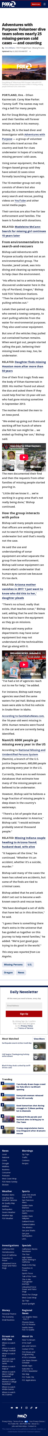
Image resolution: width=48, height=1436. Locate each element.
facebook (22, 1408)
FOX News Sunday (9, 1181)
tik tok (31, 1408)
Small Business (8, 1320)
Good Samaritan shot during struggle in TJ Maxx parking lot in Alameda (30, 1108)
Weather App (7, 1215)
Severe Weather (8, 1212)
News (21, 972)
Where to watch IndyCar (8, 1367)
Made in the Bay (29, 1265)
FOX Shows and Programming (28, 1353)
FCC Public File (28, 1377)
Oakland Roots (28, 1221)
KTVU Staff (26, 1343)
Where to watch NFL (8, 1344)
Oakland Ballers (28, 1224)
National (5, 1157)
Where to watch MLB (8, 1354)
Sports (26, 1191)
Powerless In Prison (7, 1259)
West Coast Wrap (9, 1178)
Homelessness (8, 1252)
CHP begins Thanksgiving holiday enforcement (15, 1055)
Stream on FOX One (8, 1338)
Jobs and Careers (29, 1346)
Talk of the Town (29, 1276)
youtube (17, 1408)
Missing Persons (38, 48)
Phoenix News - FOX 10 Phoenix (28, 1323)
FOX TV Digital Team (24, 48)
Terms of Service (25, 1028)
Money (6, 1310)
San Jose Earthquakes (27, 1234)
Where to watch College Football (8, 1349)
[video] (39, 1045)
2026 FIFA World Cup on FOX (29, 1196)
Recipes (25, 1163)
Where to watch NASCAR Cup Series (8, 1361)
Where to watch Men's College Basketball (8, 1374)
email (12, 1408)
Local (4, 1154)
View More (39, 1038)
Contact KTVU (28, 1349)
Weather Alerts (8, 1195)
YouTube (20, 200)
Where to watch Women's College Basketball (9, 1381)
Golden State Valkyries (27, 1217)
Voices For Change (30, 1294)
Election (5, 1184)
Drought (5, 1163)
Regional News (27, 1312)
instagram (26, 1408)
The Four (26, 1254)
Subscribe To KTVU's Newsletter (30, 1370)
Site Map (25, 1374)
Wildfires (5, 1166)
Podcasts (6, 1175)
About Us (27, 1336)
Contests (25, 1160)
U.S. (30, 964)
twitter (36, 1408)
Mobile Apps (27, 1365)
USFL (24, 1239)
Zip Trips (25, 1154)
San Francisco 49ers (28, 1201)
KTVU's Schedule (29, 1357)
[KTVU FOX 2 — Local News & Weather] (9, 4)
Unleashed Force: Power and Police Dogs (9, 1265)
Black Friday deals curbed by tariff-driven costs (16, 1066)
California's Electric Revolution (30, 1250)
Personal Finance (9, 1314)
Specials (26, 1245)
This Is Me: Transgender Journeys (27, 1281)
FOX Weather (7, 1218)
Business (5, 1169)
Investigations (10, 1245)
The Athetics (27, 1227)
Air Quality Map (8, 1203)
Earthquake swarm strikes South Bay (17, 1043)
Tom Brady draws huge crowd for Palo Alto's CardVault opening (30, 1087)
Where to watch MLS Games (8, 1393)
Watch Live (36, 4)
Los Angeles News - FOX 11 (29, 1318)
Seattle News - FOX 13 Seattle (28, 1328)
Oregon (8, 972)
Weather (7, 1191)
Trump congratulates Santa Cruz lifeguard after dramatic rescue (31, 1131)
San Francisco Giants (28, 1212)
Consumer (6, 1172)
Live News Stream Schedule (29, 1361)
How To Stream (28, 1340)
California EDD (8, 1249)
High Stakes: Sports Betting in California (29, 1259)
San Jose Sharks (28, 1230)
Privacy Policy (27, 1026)
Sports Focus (27, 1273)
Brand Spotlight (28, 1303)
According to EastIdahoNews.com (23, 716)
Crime (4, 1160)
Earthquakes (7, 1209)
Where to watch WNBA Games (8, 1388)
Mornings (27, 1150)
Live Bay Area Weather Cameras (9, 1199)
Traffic (24, 1157)
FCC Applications (29, 1380)
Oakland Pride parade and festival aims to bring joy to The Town (30, 1119)
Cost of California (9, 1255)
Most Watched (10, 1038)
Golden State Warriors (27, 1206)
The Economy (8, 1317)
